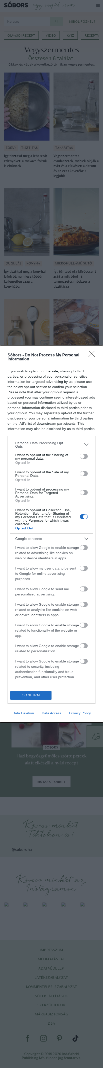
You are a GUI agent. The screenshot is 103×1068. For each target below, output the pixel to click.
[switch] (84, 456)
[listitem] (51, 444)
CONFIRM (31, 695)
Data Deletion (23, 713)
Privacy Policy (80, 713)
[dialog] (51, 534)
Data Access (51, 713)
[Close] (93, 355)
